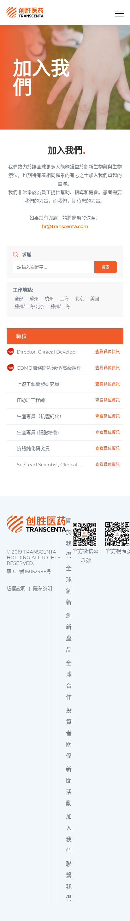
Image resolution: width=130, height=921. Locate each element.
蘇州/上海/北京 (29, 306)
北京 (79, 298)
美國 (94, 298)
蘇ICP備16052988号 (29, 571)
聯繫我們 (69, 881)
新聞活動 (69, 786)
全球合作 (69, 680)
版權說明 (16, 588)
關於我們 (69, 538)
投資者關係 (69, 733)
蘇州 (34, 298)
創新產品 (69, 632)
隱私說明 (42, 588)
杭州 (49, 298)
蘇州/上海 (60, 306)
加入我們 (69, 833)
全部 (19, 298)
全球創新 (69, 585)
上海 (64, 298)
